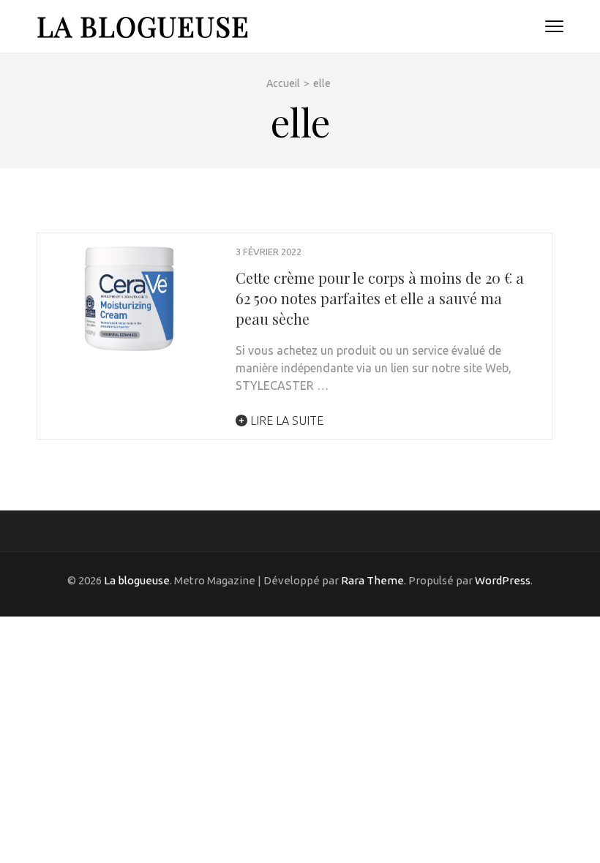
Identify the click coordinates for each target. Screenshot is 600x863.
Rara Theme (372, 580)
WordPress (502, 580)
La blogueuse (143, 26)
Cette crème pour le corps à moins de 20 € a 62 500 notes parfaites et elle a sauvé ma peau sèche (380, 298)
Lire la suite (285, 420)
